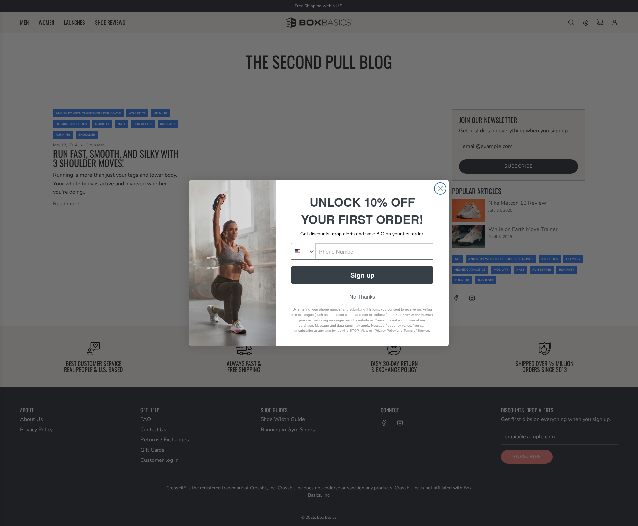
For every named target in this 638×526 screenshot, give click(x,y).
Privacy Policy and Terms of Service (402, 330)
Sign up (362, 275)
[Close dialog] (440, 188)
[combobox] (303, 251)
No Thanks (362, 296)
